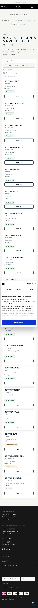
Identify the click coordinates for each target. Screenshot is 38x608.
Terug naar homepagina (19, 24)
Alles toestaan (19, 322)
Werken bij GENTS (8, 544)
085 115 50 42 (6, 534)
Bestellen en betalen (9, 517)
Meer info (19, 96)
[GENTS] (19, 6)
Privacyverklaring (6, 597)
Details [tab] (19, 289)
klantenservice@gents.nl (10, 531)
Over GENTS (6, 542)
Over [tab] (31, 289)
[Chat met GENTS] (33, 603)
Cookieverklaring (17, 597)
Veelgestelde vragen (9, 514)
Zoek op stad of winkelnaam (12, 61)
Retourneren (6, 519)
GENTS (7, 583)
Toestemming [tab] (6, 289)
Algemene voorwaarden (8, 599)
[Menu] (2, 6)
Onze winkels (6, 538)
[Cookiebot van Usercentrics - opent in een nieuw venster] (27, 284)
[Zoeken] (6, 6)
